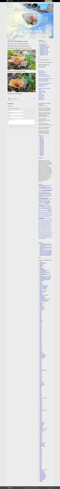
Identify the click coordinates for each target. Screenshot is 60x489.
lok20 (41, 391)
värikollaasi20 (42, 473)
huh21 (43, 216)
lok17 (41, 388)
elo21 (39, 213)
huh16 (48, 215)
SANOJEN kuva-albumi (44, 210)
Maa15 (41, 293)
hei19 (44, 214)
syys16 (41, 433)
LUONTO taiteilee (43, 287)
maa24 (50, 226)
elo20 (41, 315)
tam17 (41, 232)
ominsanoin (42, 424)
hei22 (49, 214)
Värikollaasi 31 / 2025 (44, 50)
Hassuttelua (42, 265)
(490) (42, 145)
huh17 (49, 215)
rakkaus (41, 427)
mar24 (41, 228)
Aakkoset (41, 262)
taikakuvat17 (42, 444)
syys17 (39, 231)
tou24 (39, 234)
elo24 (44, 213)
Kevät (41, 282)
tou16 (41, 233)
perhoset (41, 426)
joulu (40, 369)
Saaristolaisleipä (43, 45)
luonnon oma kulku (42, 225)
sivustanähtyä (42, 430)
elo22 (41, 213)
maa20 (41, 405)
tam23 (51, 232)
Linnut (44, 205)
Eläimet (48, 185)
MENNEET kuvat (43, 290)
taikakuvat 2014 (43, 443)
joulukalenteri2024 (43, 370)
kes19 (39, 222)
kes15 (41, 372)
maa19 (43, 226)
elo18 (41, 313)
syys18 (42, 231)
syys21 (46, 231)
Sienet (49, 210)
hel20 (46, 215)
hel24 (41, 341)
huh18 (51, 215)
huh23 (45, 216)
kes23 (41, 380)
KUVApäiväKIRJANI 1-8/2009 (45, 277)
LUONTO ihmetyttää (14, 99)
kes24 (43, 222)
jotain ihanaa (45, 218)
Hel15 (41, 266)
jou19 (41, 362)
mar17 (48, 227)
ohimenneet (50, 228)
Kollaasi (41, 283)
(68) (41, 138)
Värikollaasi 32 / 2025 (44, 49)
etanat (48, 213)
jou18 (50, 220)
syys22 (41, 440)
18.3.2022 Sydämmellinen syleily (18, 41)
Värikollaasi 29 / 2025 (44, 52)
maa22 (19, 99)
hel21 (41, 338)
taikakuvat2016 (42, 446)
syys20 (44, 231)
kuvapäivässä (50, 222)
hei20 (46, 214)
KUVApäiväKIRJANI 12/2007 (45, 278)
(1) (41, 137)
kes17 (48, 221)
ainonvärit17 (42, 309)
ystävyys (41, 480)
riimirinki (41, 429)
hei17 (41, 214)
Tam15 (41, 304)
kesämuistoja (46, 222)
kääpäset (41, 385)
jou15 (45, 220)
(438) (42, 143)
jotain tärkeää (42, 356)
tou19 (46, 233)
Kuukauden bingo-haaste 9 (45, 51)
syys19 (41, 436)
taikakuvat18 (42, 445)
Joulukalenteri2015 (43, 271)
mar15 (44, 227)
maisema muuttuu (40, 227)
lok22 (41, 393)
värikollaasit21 (50, 237)
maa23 (48, 226)
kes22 (41, 379)
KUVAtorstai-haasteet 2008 (45, 279)
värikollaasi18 (42, 472)
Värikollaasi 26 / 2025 (44, 54)
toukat (41, 234)
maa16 (51, 225)
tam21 (47, 232)
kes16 (46, 221)
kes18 (50, 221)
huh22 (41, 348)
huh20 (41, 216)
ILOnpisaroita (48, 187)
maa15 (49, 225)
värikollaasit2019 (45, 237)
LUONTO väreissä (43, 288)
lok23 (41, 394)
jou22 (41, 366)
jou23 (41, 221)
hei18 (42, 214)
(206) (42, 151)
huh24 (47, 216)
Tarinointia (41, 305)
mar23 (41, 419)
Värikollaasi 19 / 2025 (44, 53)
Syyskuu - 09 (42, 303)
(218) (42, 149)
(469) (42, 146)
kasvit (44, 221)
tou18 (44, 233)
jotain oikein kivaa (41, 220)
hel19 (44, 215)
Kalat (41, 281)
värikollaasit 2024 (40, 237)
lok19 (41, 390)
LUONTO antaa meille (46, 200)
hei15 (50, 213)
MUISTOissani (48, 205)
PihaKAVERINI (40, 208)
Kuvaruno (40, 200)
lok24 (41, 395)
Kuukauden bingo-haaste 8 (45, 47)
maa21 (45, 226)
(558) (42, 148)
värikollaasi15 (42, 471)
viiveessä (50, 234)
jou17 (48, 220)
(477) (42, 144)
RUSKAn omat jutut (43, 300)
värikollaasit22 (40, 238)
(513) (42, 147)
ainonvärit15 (42, 307)
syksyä (41, 431)
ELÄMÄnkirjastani (42, 185)
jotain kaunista (49, 218)
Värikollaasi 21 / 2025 (44, 48)
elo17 (41, 312)
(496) (42, 142)
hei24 (41, 332)
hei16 (39, 214)
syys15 (41, 432)
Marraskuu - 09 (42, 296)
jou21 (39, 221)
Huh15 (39, 187)
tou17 (42, 233)
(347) (42, 153)
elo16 (41, 311)
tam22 (49, 232)
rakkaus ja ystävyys (43, 428)
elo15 (41, 310)
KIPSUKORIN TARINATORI (45, 272)
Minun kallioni (42, 297)
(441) (42, 139)
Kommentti (9, 118)
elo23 (42, 213)
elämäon (46, 213)
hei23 (51, 214)
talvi (50, 231)
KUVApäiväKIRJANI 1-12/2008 (45, 276)
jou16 (46, 220)
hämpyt (49, 216)
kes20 (41, 377)
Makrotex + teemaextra (46, 207)
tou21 (49, 233)
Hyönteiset (43, 187)
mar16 (46, 227)
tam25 (41, 457)
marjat (43, 228)
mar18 (50, 227)
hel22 (41, 339)
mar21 (39, 228)
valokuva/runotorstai (46, 234)
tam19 (45, 232)
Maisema (41, 294)
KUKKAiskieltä (47, 190)
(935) (42, 154)
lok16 (41, 387)
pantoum (41, 425)
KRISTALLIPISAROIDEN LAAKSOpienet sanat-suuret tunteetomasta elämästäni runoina (44, 79)
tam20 (41, 452)
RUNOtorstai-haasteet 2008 (45, 299)
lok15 (41, 386)
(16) (41, 155)
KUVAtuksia (43, 199)
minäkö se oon (46, 228)
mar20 (41, 416)
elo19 (41, 314)
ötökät (44, 238)
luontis (47, 225)
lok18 (41, 389)
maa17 (39, 226)
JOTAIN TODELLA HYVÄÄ (43, 188)
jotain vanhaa (42, 357)
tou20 (48, 233)
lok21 (41, 392)
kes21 (41, 222)
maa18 (41, 226)
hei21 (47, 214)
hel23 (41, 340)
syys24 (48, 231)
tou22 (51, 233)
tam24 (41, 456)
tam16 (39, 232)
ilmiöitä (41, 218)
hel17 (41, 215)
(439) (42, 140)
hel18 (42, 215)
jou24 (42, 221)
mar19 (41, 415)
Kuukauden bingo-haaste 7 (45, 46)
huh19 (39, 216)
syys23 (41, 441)
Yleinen (41, 306)
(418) (42, 141)
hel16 (39, 215)
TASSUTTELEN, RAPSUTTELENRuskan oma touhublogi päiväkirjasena (44, 84)
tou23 (41, 466)
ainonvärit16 (42, 308)
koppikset (41, 383)
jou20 (51, 220)
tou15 (39, 233)
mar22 (41, 418)
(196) (42, 152)
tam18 (43, 232)
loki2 (40, 396)
